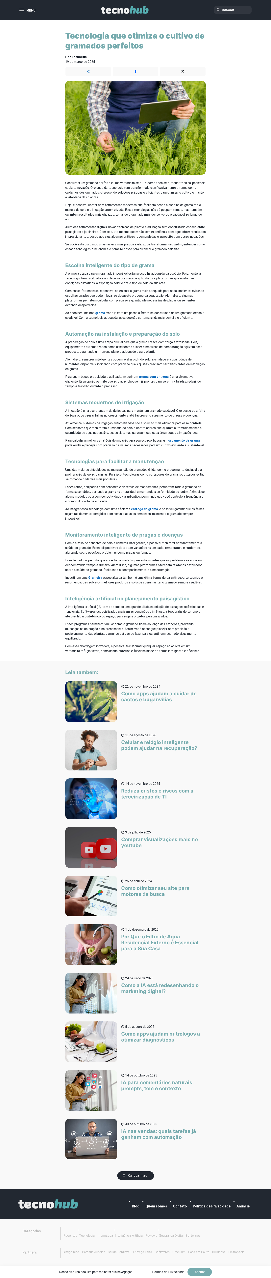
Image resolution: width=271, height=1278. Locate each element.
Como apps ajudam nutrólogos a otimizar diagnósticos (160, 1037)
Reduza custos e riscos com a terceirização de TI (157, 794)
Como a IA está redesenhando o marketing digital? (160, 988)
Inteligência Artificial (129, 1235)
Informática (105, 1235)
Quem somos (156, 1206)
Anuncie (243, 1206)
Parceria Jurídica (93, 1252)
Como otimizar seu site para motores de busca (155, 891)
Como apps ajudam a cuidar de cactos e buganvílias (159, 696)
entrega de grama (144, 509)
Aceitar (200, 1272)
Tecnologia (87, 1235)
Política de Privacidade (212, 1206)
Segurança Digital (171, 1235)
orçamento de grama (184, 440)
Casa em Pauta (198, 1252)
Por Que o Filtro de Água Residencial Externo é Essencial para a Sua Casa (159, 942)
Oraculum (178, 1252)
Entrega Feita (142, 1252)
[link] (48, 1204)
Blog (135, 1206)
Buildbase (219, 1252)
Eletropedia (236, 1252)
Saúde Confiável (119, 1252)
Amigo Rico (71, 1252)
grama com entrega (154, 377)
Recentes (70, 1235)
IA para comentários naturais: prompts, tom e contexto (157, 1085)
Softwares (192, 1235)
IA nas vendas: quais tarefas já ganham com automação (158, 1134)
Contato (180, 1206)
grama (100, 313)
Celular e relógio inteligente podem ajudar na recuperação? (159, 745)
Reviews (151, 1235)
